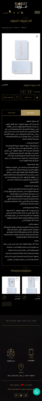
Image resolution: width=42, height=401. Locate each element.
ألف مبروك (17, 296)
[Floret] (21, 5)
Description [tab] (30, 112)
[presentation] (9, 304)
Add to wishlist (8, 97)
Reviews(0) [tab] (11, 112)
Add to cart (28, 97)
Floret (24, 27)
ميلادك (38, 296)
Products (16, 27)
